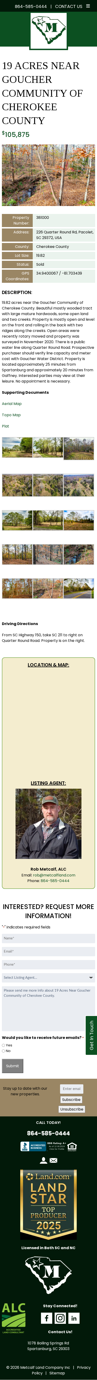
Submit (12, 1066)
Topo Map (11, 415)
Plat (5, 426)
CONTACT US (68, 6)
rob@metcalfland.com (54, 875)
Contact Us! (60, 1332)
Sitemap (57, 1373)
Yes (9, 1045)
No (8, 1050)
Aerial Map (12, 403)
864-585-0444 (31, 6)
